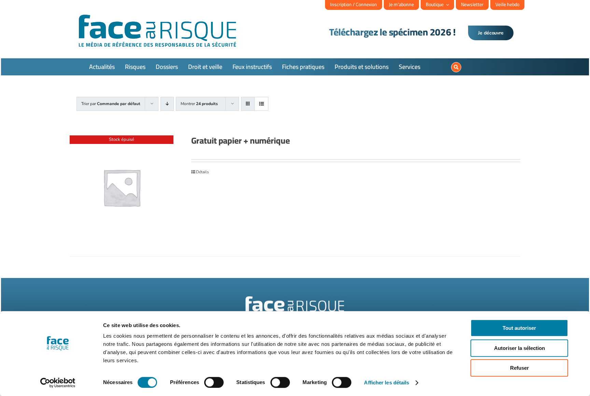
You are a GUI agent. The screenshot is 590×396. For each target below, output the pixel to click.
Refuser (519, 368)
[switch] (214, 382)
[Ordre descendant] (167, 104)
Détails (202, 172)
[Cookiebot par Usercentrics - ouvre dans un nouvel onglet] (58, 383)
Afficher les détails (386, 382)
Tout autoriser (519, 328)
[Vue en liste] (261, 104)
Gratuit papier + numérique (240, 140)
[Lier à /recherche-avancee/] (456, 67)
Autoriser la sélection (519, 348)
